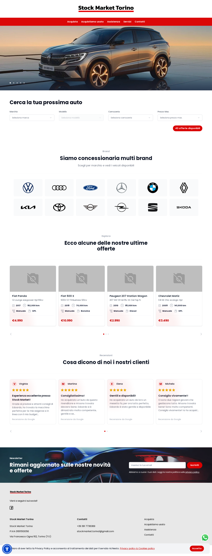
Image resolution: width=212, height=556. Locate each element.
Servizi (127, 21)
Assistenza (113, 21)
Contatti (140, 21)
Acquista (72, 21)
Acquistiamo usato (92, 21)
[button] (7, 549)
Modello (63, 111)
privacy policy (192, 472)
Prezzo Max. (163, 111)
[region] (106, 300)
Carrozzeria (114, 111)
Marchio (14, 111)
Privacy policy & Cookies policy (137, 548)
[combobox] (32, 118)
